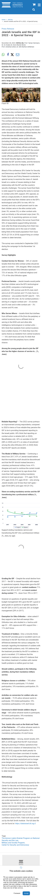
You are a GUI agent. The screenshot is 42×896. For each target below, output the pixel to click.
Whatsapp (3, 54)
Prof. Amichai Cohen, (9, 47)
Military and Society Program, (13, 843)
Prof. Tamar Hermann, (32, 43)
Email (17, 54)
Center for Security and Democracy (15, 845)
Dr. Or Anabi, (6, 45)
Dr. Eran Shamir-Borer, (18, 45)
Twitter (13, 54)
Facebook (8, 54)
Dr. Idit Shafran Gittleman (25, 47)
